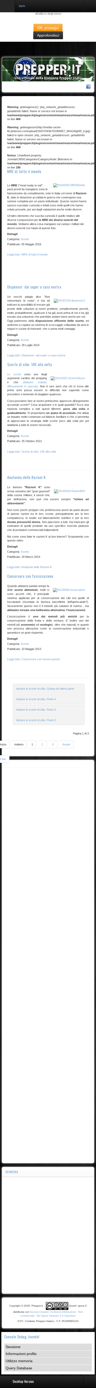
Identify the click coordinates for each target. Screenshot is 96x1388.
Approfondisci (48, 35)
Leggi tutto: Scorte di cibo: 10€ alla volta (31, 451)
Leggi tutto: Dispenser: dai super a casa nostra (36, 355)
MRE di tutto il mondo (24, 171)
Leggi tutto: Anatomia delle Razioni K (29, 567)
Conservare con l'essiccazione (30, 576)
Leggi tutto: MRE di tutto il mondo (27, 254)
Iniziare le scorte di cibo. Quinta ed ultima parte (45, 688)
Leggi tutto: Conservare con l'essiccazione (33, 659)
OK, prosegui (48, 27)
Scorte (25, 239)
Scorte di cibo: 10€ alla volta (29, 364)
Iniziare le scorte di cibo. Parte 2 (36, 720)
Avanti (66, 744)
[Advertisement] (48, 962)
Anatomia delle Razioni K (26, 477)
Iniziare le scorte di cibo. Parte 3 (36, 709)
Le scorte (14, 374)
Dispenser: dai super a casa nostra (34, 287)
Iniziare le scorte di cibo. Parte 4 (36, 699)
